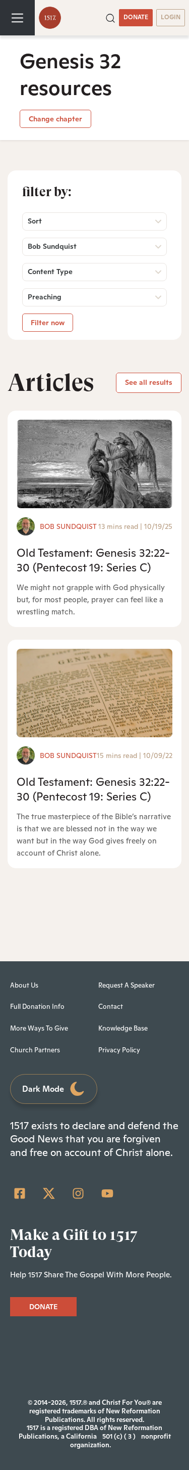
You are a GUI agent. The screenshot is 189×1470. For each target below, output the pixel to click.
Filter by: (47, 191)
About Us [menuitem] (24, 985)
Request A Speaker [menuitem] (126, 985)
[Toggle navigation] (17, 17)
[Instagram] (78, 1193)
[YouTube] (107, 1193)
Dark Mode (43, 1089)
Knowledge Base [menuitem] (123, 1028)
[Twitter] (48, 1193)
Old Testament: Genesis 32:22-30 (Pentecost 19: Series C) (93, 560)
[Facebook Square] (19, 1193)
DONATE (135, 17)
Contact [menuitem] (110, 1006)
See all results (148, 382)
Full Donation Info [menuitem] (37, 1006)
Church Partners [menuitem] (35, 1050)
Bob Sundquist (68, 526)
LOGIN (170, 17)
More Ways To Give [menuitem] (39, 1028)
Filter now (48, 322)
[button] (110, 17)
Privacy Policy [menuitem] (119, 1050)
